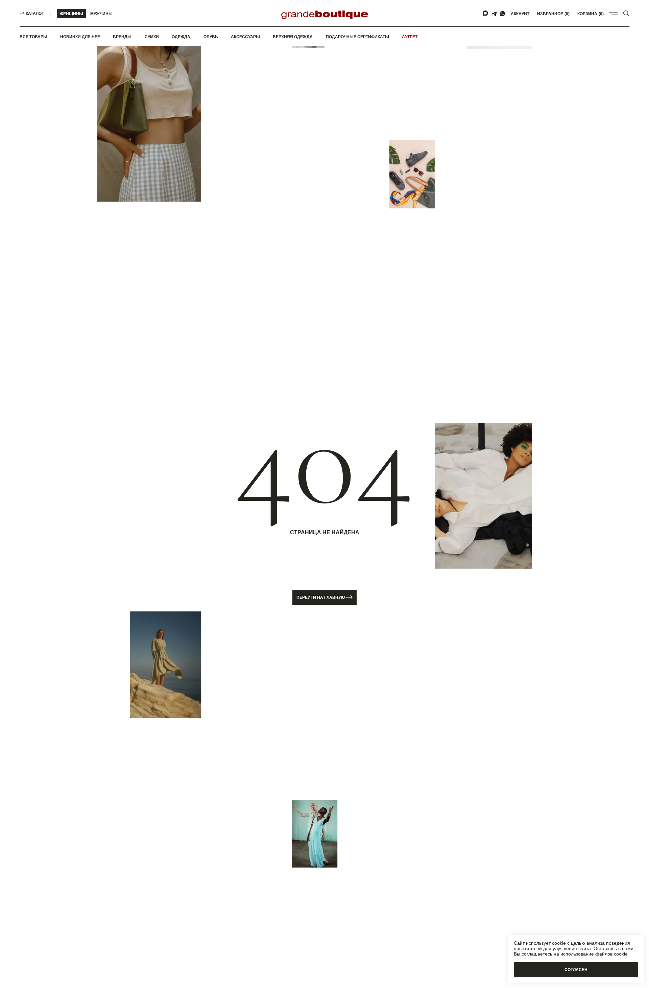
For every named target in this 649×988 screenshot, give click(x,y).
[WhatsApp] (503, 13)
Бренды (122, 36)
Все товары (33, 36)
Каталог (35, 13)
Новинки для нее (80, 36)
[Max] (486, 13)
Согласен (575, 969)
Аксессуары (245, 36)
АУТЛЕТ (409, 36)
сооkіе (621, 954)
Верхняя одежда (293, 36)
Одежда (181, 36)
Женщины (71, 13)
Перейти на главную (320, 597)
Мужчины (101, 13)
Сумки (152, 36)
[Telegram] (494, 13)
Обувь (210, 36)
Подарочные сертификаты (357, 36)
